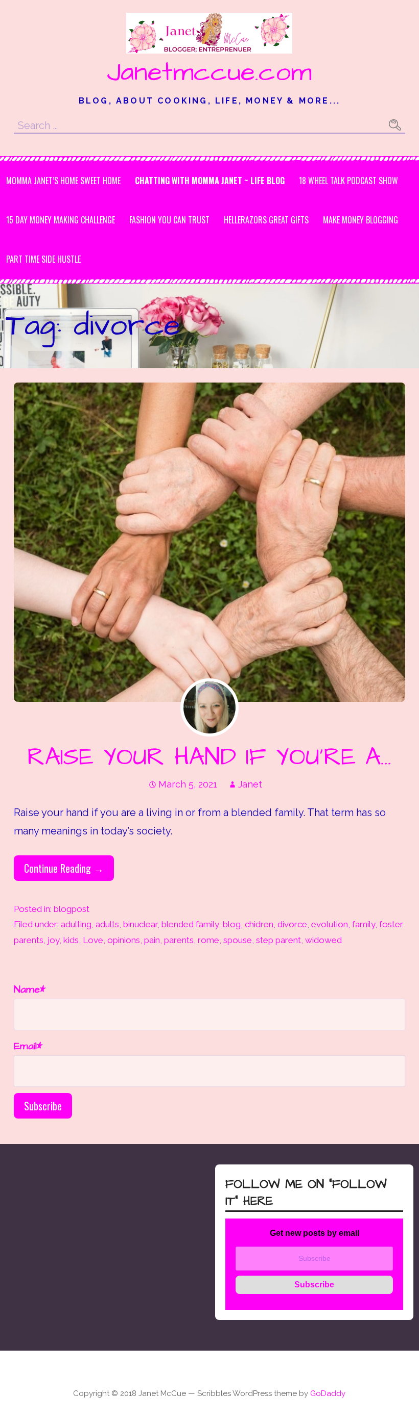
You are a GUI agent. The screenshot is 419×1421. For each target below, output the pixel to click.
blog (232, 924)
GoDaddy (327, 1393)
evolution (329, 924)
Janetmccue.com (209, 72)
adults (107, 924)
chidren (259, 924)
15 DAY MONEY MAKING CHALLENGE (60, 220)
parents (179, 940)
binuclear (140, 924)
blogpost (71, 909)
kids (71, 940)
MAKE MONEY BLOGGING (360, 220)
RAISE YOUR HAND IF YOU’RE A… (209, 757)
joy (53, 940)
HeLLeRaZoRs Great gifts (266, 220)
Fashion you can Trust (169, 220)
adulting (76, 924)
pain (152, 940)
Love (93, 940)
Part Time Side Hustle (43, 259)
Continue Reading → (64, 868)
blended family (190, 924)
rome (208, 940)
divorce (292, 924)
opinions (123, 940)
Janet (250, 784)
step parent (278, 940)
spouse (237, 940)
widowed (323, 940)
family (363, 924)
